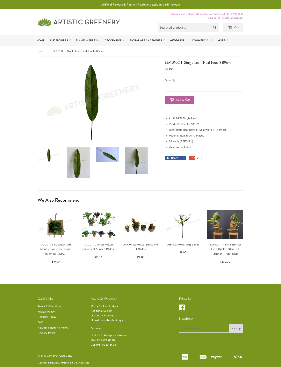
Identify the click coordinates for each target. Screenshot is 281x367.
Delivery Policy (47, 333)
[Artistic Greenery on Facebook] (182, 309)
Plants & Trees (86, 40)
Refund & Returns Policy (53, 327)
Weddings (177, 40)
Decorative (113, 40)
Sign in (212, 18)
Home (41, 40)
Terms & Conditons (50, 306)
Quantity (170, 80)
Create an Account (232, 18)
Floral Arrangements (146, 40)
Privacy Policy (46, 311)
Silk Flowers (59, 40)
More (221, 40)
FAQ (40, 322)
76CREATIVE (81, 362)
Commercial (201, 40)
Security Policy (47, 317)
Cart (236, 27)
